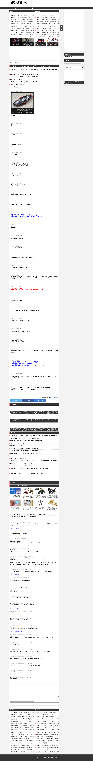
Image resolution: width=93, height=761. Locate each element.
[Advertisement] (34, 51)
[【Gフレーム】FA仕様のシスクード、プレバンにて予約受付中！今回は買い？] (52, 491)
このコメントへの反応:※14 (16, 631)
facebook (35, 8)
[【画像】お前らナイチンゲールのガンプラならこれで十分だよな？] (52, 503)
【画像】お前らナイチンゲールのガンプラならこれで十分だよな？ (52, 508)
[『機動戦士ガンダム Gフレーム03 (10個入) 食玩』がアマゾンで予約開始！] (28, 491)
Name (11, 698)
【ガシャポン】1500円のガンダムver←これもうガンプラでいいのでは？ (28, 508)
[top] (61, 26)
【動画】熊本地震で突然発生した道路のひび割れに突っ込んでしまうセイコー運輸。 (29, 468)
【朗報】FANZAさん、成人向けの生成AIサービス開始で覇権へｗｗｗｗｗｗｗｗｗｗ (29, 81)
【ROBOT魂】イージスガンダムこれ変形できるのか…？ (26, 516)
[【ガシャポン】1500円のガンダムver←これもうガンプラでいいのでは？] (28, 503)
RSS (17, 8)
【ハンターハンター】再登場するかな (19, 458)
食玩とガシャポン (54, 397)
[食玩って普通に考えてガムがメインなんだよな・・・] (16, 503)
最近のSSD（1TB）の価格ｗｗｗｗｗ (19, 79)
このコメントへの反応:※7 (15, 574)
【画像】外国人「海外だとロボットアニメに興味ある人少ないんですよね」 (27, 473)
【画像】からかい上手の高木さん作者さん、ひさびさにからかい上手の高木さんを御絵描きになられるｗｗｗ (34, 460)
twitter (29, 8)
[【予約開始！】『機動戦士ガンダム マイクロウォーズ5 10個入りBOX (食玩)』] (40, 491)
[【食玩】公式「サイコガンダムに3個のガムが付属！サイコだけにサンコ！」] (40, 400)
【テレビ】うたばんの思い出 (17, 87)
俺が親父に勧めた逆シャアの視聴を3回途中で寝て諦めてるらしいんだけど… (28, 453)
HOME (12, 8)
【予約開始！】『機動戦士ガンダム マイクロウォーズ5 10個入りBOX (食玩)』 (40, 497)
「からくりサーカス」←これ (17, 71)
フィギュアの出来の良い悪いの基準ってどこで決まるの (23, 465)
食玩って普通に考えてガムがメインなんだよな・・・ (15, 508)
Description (23, 8)
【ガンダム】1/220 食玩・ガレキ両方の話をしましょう (15, 496)
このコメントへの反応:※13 (16, 608)
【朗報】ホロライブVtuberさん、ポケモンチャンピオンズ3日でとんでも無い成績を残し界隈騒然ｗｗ (33, 69)
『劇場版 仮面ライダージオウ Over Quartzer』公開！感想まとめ (25, 438)
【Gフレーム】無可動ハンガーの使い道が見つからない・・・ (40, 508)
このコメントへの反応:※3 (15, 528)
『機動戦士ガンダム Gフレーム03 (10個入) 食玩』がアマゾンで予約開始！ (28, 497)
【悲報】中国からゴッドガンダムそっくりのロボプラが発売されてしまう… (30, 514)
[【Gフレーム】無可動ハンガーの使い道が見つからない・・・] (40, 503)
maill (41, 8)
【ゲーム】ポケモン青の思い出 (17, 84)
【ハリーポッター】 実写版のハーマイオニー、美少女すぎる (24, 76)
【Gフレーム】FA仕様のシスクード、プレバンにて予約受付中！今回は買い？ (52, 497)
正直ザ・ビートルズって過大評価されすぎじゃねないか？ (23, 463)
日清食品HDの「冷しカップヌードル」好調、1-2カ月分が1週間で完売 (26, 74)
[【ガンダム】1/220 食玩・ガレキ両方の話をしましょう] (16, 491)
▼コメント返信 (28, 522)
